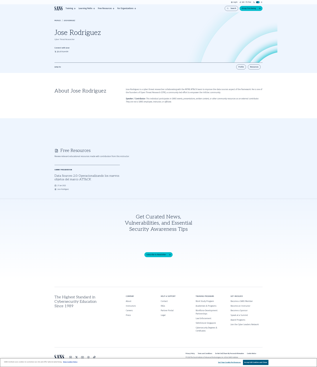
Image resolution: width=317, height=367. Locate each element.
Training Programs (205, 296)
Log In (235, 2)
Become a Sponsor (239, 310)
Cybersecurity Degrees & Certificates (206, 329)
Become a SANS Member (242, 301)
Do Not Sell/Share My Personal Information (229, 353)
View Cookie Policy (70, 362)
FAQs (163, 306)
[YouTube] (82, 357)
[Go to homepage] (58, 8)
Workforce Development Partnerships (206, 312)
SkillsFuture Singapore (206, 323)
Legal (163, 315)
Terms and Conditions (205, 353)
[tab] (71, 8)
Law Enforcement (203, 318)
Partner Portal (167, 310)
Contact (164, 301)
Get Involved (237, 296)
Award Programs (238, 320)
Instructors (131, 306)
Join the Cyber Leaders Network (245, 324)
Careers (129, 310)
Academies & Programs (206, 306)
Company (130, 296)
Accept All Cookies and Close (255, 362)
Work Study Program (205, 301)
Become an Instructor (240, 306)
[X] (76, 357)
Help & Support (168, 296)
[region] (158, 362)
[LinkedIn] (70, 357)
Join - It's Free (246, 2)
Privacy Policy (190, 353)
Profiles (57, 20)
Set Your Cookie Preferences (229, 362)
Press (128, 315)
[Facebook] (88, 357)
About (128, 301)
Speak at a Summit (239, 315)
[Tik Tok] (94, 357)
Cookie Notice (251, 353)
